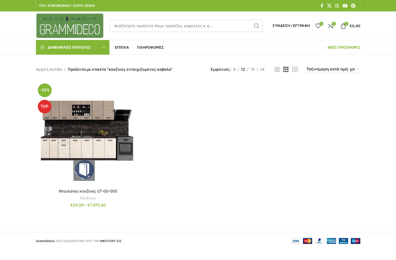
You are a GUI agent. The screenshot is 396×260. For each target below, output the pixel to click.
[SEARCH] (256, 26)
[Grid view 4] (295, 69)
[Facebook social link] (322, 6)
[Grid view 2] (277, 69)
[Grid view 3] (285, 69)
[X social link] (329, 6)
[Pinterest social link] (353, 6)
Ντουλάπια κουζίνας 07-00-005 (88, 191)
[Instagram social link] (337, 6)
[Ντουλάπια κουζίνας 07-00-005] (88, 134)
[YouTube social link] (345, 6)
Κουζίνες (88, 198)
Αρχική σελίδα (49, 69)
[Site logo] (70, 25)
